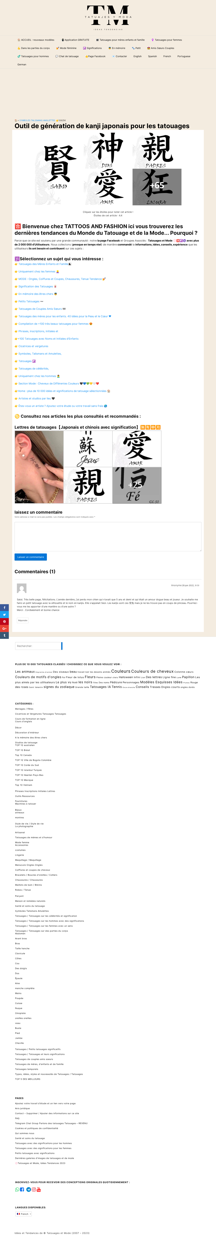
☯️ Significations (92, 48)
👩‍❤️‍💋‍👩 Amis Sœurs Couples (160, 48)
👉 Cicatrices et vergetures (31, 346)
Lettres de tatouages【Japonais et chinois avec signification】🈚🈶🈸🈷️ (88, 427)
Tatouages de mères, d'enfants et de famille (39, 1064)
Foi (63, 677)
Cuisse (18, 1003)
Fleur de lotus (75, 677)
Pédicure (116, 682)
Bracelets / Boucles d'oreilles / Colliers (36, 875)
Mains (18, 993)
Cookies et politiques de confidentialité (36, 1128)
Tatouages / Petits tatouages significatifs (38, 1049)
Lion (143, 677)
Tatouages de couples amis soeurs (34, 1059)
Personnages (131, 682)
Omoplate (20, 1013)
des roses (21, 687)
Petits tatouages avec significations (35, 1153)
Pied (17, 1033)
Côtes (18, 958)
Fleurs (90, 677)
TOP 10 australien (25, 745)
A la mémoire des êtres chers (31, 737)
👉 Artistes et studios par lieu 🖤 (35, 398)
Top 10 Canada (23, 755)
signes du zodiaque (59, 687)
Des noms (104, 682)
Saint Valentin (36, 687)
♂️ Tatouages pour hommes (33, 56)
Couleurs (120, 671)
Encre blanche (129, 687)
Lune (179, 677)
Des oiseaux (61, 671)
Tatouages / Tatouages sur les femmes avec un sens (44, 926)
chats (115, 677)
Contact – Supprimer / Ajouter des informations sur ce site (47, 1113)
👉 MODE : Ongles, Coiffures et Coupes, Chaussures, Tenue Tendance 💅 (60, 278)
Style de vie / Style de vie (29, 823)
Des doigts (21, 968)
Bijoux (18, 810)
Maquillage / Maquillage (28, 860)
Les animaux (25, 671)
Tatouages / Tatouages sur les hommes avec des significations (49, 921)
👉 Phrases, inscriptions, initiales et (36, 331)
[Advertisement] (108, 91)
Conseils (142, 687)
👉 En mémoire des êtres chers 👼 (36, 293)
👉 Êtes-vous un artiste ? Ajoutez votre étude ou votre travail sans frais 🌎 (61, 405)
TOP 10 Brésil (22, 750)
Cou (17, 963)
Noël (75, 682)
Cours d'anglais (23, 721)
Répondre (22, 620)
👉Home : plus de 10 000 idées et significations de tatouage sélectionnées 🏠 (62, 391)
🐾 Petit (136, 48)
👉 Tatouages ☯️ (25, 361)
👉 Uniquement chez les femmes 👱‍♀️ (37, 271)
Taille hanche (22, 948)
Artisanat (20, 832)
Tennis (117, 687)
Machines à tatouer (25, 803)
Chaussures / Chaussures (29, 880)
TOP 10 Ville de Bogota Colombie (33, 760)
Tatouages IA (100, 687)
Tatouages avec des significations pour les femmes (43, 1148)
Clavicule (20, 953)
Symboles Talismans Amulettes (37, 120)
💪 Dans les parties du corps (33, 48)
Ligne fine (169, 677)
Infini (137, 677)
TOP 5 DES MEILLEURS (27, 1079)
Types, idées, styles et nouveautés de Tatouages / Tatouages (49, 1074)
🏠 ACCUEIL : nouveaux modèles (35, 39)
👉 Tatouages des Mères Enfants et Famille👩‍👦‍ (43, 264)
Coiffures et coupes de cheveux (32, 870)
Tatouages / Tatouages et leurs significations (40, 1054)
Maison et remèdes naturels (30, 901)
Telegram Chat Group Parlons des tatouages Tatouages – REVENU (51, 1123)
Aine (17, 983)
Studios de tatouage (26, 742)
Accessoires (21, 845)
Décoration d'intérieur (27, 732)
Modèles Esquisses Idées (161, 682)
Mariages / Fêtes (24, 709)
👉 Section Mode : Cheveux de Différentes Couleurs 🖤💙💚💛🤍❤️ (57, 383)
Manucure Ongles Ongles (29, 865)
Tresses (155, 687)
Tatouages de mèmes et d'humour (33, 837)
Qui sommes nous (24, 1133)
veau (17, 1023)
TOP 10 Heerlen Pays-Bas (29, 775)
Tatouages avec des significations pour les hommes (43, 1143)
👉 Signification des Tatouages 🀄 (36, 286)
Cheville (19, 1043)
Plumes (186, 683)
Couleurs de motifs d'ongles (38, 677)
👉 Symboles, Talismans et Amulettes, (38, 353)
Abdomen (20, 933)
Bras (17, 943)
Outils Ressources (25, 796)
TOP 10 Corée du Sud (27, 765)
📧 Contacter (119, 56)
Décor (18, 727)
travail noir (83, 672)
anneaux (19, 812)
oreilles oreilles (23, 1018)
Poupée (19, 998)
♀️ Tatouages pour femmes (166, 39)
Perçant (19, 896)
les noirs (85, 682)
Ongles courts (170, 687)
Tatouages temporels (26, 1069)
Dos (17, 973)
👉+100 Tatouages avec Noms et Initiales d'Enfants (46, 338)
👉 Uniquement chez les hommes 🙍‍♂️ (37, 376)
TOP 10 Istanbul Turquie (28, 770)
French (24, 1214)
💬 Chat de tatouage (67, 56)
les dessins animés (100, 672)
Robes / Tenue (23, 890)
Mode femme (22, 842)
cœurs (190, 671)
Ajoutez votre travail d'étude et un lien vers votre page (45, 1103)
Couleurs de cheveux (152, 671)
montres (19, 817)
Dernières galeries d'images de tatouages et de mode (44, 1158)
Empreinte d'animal (44, 672)
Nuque (18, 1008)
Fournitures (21, 801)
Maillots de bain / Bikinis (28, 885)
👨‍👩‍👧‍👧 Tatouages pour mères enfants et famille (120, 39)
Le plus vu (63, 682)
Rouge (194, 682)
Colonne (179, 671)
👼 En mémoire (116, 48)
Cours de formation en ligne (30, 719)
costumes (20, 850)
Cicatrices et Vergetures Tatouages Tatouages (40, 714)
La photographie (24, 826)
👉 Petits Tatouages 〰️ (29, 301)
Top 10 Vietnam (23, 785)
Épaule (18, 978)
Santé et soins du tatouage (30, 906)
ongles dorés (188, 687)
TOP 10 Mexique (24, 780)
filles (95, 682)
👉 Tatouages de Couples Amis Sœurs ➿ (40, 308)
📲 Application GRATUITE (75, 39)
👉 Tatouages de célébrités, (32, 368)
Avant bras (21, 938)
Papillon (188, 677)
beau (73, 671)
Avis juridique (22, 1108)
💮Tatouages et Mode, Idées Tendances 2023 (40, 1163)
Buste (18, 1028)
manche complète (25, 988)
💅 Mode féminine (66, 48)
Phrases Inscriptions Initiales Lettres (35, 791)
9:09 (197, 585)
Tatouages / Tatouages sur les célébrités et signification (46, 916)
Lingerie (19, 855)
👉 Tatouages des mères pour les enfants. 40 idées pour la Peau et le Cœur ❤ (63, 316)
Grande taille (82, 687)
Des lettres (154, 677)
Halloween (126, 677)
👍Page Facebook (95, 56)
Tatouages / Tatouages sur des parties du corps (41, 931)
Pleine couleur (104, 677)
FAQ (17, 1118)
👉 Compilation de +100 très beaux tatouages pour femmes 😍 (53, 323)
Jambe (18, 1038)
